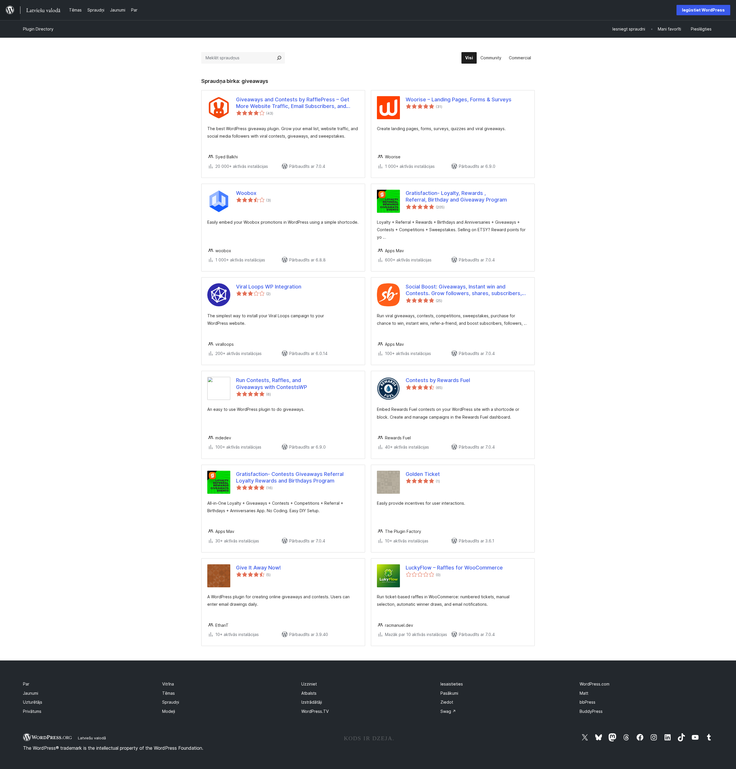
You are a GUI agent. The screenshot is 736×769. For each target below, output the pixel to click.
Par (26, 683)
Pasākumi (449, 693)
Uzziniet (309, 683)
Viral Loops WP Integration (268, 287)
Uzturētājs (32, 702)
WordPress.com (595, 683)
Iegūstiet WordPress (703, 9)
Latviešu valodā (92, 738)
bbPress (587, 702)
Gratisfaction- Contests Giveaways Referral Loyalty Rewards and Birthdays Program (290, 477)
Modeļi (168, 711)
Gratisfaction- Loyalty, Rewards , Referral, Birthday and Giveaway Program (456, 196)
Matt (584, 693)
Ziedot (446, 702)
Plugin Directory (38, 28)
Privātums (32, 711)
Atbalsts (309, 693)
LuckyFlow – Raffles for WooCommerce (454, 568)
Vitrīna (168, 683)
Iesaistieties (451, 683)
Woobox (246, 193)
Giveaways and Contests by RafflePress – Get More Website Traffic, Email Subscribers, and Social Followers (292, 103)
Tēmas (168, 693)
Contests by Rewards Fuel (438, 380)
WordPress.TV (315, 711)
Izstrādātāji (311, 702)
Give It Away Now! (258, 568)
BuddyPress (591, 711)
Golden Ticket (423, 474)
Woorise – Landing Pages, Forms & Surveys (458, 99)
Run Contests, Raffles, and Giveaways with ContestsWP (271, 383)
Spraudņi (170, 702)
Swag (448, 711)
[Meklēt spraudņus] (279, 58)
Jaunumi (30, 693)
